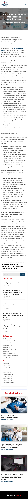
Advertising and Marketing (10, 355)
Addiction (5, 347)
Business (23, 22)
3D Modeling (6, 339)
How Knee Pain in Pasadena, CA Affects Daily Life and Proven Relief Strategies (13, 315)
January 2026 (6, 376)
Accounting (6, 343)
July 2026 (5, 363)
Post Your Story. (18, 494)
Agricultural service (8, 358)
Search (22, 274)
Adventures (6, 351)
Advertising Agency (8, 353)
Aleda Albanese (8, 22)
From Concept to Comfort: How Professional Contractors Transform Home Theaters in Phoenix (12, 476)
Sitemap (18, 495)
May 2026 (5, 368)
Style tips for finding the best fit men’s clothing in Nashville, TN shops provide (13, 327)
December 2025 (7, 378)
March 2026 (6, 372)
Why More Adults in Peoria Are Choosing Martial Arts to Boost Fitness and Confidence (11, 446)
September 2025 (7, 382)
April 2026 (5, 370)
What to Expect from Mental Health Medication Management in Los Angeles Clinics (13, 304)
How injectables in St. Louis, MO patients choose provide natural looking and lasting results (12, 292)
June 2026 (6, 366)
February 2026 (7, 374)
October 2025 (6, 380)
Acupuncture (6, 345)
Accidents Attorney (8, 341)
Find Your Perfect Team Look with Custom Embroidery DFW (12, 416)
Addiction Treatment (8, 349)
